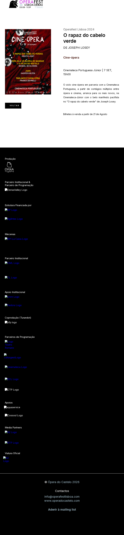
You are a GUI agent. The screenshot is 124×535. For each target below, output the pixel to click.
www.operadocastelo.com (62, 500)
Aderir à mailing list (62, 509)
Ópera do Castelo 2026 (63, 482)
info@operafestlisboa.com (62, 496)
